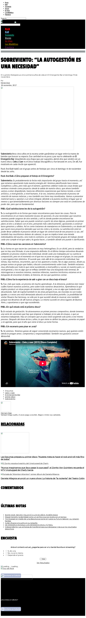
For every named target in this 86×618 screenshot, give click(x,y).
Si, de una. (12, 551)
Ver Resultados (43, 563)
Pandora (8, 15)
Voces (7, 9)
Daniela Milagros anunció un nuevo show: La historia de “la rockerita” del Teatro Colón (43, 478)
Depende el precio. (16, 555)
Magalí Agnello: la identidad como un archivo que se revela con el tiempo (35, 517)
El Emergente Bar (12, 395)
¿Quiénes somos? (12, 586)
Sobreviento (10, 399)
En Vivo (7, 11)
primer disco (10, 397)
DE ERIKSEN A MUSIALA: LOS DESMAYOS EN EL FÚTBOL (29, 525)
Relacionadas (13, 424)
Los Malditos (9, 13)
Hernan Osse (5, 83)
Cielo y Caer (10, 393)
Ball (6, 5)
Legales (8, 588)
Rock (6, 3)
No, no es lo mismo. (15, 553)
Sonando (8, 7)
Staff (7, 590)
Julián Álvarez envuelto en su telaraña (21, 523)
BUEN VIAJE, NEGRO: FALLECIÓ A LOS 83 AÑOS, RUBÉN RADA (31, 515)
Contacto (9, 592)
